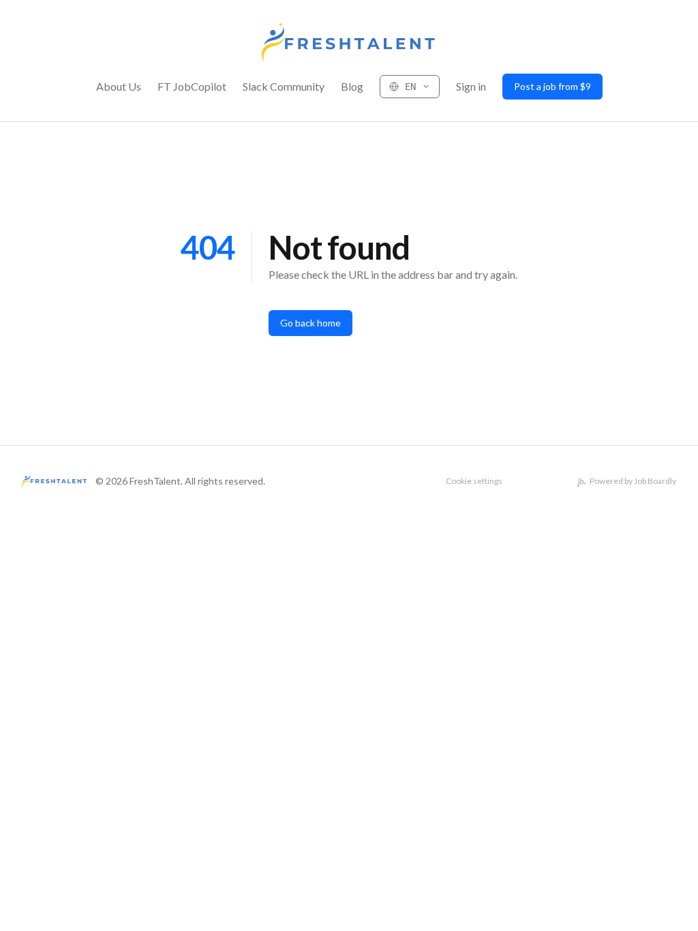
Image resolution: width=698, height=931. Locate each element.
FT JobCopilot (191, 86)
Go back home (310, 323)
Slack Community (283, 86)
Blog (352, 86)
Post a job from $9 (552, 86)
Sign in (471, 86)
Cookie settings (474, 481)
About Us (118, 86)
